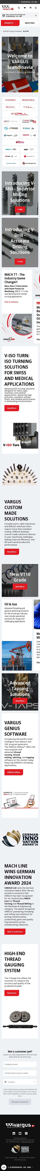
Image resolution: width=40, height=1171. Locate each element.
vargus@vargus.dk (27, 1142)
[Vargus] (20, 1127)
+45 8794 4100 (14, 1142)
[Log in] (30, 7)
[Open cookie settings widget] (3, 1167)
